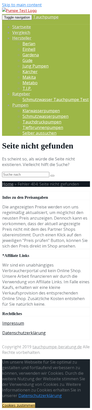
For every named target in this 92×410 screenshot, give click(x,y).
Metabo (30, 83)
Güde (27, 60)
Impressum (13, 323)
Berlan (28, 43)
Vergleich (21, 32)
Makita (29, 77)
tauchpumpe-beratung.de (57, 347)
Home (8, 184)
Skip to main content (22, 5)
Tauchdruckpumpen (41, 122)
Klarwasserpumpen (41, 110)
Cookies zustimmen (18, 405)
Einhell (28, 49)
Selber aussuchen (39, 133)
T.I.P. (26, 88)
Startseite (21, 27)
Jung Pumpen (35, 66)
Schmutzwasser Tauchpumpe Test (55, 99)
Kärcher (30, 71)
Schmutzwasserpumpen (45, 116)
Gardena (30, 55)
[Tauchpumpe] (19, 11)
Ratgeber (21, 94)
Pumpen (20, 105)
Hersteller (21, 38)
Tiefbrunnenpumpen (42, 127)
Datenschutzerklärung (24, 333)
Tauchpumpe (46, 17)
